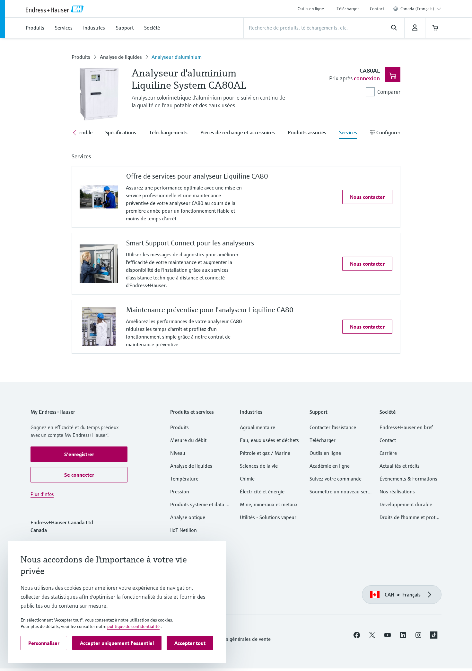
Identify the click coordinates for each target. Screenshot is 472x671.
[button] (367, 197)
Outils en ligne (311, 9)
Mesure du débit (188, 440)
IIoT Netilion (183, 530)
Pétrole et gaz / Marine (265, 453)
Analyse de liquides (121, 57)
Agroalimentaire (257, 427)
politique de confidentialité (133, 626)
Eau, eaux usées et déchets (269, 440)
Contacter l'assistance (333, 427)
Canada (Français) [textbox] (417, 9)
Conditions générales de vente (238, 639)
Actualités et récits (400, 466)
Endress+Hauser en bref (406, 427)
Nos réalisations (397, 491)
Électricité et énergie (262, 491)
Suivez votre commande (336, 478)
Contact (377, 9)
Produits (81, 57)
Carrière (388, 453)
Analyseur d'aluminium (177, 57)
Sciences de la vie (259, 466)
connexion (367, 78)
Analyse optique (187, 517)
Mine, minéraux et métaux (269, 504)
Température (184, 478)
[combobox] (421, 8)
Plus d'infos (42, 494)
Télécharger (348, 9)
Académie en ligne (330, 466)
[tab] (121, 133)
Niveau (177, 453)
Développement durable (406, 504)
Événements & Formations (408, 478)
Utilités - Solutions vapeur (268, 517)
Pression (179, 491)
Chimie (247, 478)
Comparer (388, 91)
